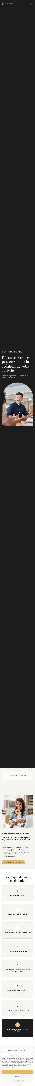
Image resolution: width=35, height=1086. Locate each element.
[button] (32, 1055)
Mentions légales (18, 1084)
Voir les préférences (17, 1081)
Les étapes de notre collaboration (14, 862)
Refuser (17, 1076)
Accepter (18, 1072)
